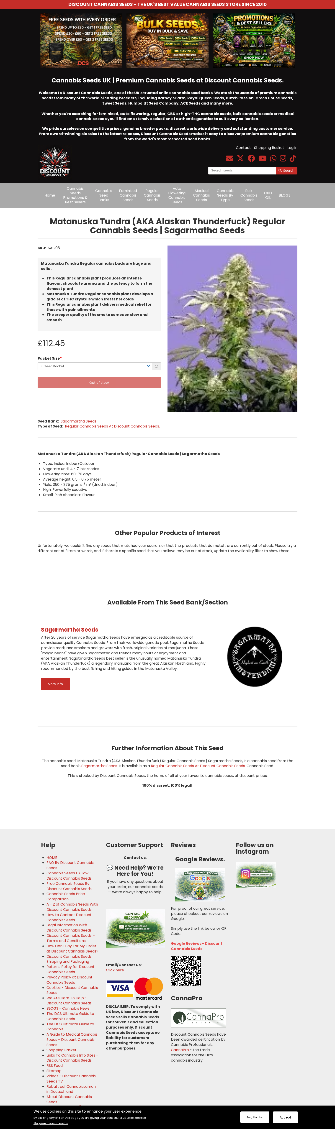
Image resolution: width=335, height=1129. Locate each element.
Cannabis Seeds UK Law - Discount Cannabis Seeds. (69, 876)
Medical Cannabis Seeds (201, 195)
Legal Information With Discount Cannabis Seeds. (69, 928)
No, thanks (255, 1117)
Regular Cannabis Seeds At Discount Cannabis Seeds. (112, 426)
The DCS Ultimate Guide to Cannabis (70, 1027)
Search (288, 170)
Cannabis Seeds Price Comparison (65, 896)
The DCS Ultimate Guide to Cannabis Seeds (70, 1016)
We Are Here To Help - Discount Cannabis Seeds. (69, 1001)
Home (49, 195)
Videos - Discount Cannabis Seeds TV (71, 1079)
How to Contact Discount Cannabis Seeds (69, 917)
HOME (51, 857)
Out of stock (99, 382)
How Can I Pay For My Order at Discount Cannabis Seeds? (72, 949)
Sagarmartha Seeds (78, 421)
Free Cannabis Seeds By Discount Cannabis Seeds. (69, 886)
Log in (292, 148)
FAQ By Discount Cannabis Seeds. (70, 865)
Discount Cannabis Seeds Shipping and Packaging (69, 959)
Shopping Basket (269, 148)
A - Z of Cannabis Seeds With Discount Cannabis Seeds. (72, 907)
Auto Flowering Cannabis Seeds (177, 195)
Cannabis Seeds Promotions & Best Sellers (75, 195)
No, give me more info (51, 1123)
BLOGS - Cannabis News (68, 1008)
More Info (55, 684)
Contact (243, 148)
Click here (115, 970)
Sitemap (54, 1070)
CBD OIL (268, 195)
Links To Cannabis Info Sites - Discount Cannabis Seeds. (72, 1058)
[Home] (56, 159)
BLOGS (285, 195)
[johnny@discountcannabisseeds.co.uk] (229, 159)
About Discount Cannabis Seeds (69, 1099)
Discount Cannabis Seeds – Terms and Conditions (70, 938)
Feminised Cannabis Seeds (128, 195)
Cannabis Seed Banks (103, 195)
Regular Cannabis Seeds (152, 195)
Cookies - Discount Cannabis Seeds (72, 990)
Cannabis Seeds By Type (225, 195)
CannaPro (180, 1049)
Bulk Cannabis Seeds (248, 195)
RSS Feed (54, 1065)
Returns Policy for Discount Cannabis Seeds (70, 969)
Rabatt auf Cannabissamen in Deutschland (71, 1089)
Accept (285, 1117)
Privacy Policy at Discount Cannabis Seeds (69, 980)
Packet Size (49, 358)
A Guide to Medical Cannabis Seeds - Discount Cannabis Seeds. (72, 1039)
